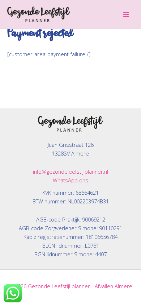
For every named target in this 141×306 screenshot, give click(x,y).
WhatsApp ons (70, 180)
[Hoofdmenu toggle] (126, 14)
